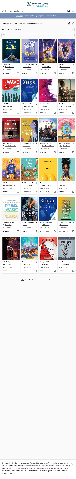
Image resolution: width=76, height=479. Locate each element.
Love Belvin (45, 106)
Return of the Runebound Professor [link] (29, 222)
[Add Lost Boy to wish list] (73, 271)
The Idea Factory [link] (9, 222)
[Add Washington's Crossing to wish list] (54, 152)
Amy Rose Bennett (65, 146)
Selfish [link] (60, 183)
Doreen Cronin (27, 67)
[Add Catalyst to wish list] (73, 73)
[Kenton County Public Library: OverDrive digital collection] (38, 4)
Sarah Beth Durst (46, 67)
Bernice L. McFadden (66, 106)
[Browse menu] (73, 10)
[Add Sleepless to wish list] (18, 73)
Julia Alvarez (26, 146)
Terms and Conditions (37, 463)
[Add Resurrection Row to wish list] (36, 271)
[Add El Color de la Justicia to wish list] (18, 152)
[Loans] (68, 11)
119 (50, 279)
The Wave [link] (6, 104)
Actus (25, 225)
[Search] (2, 10)
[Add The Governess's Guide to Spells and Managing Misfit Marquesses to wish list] (73, 152)
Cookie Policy (7, 473)
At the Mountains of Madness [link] (47, 222)
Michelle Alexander (10, 146)
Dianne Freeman (28, 106)
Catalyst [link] (61, 64)
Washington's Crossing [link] (47, 143)
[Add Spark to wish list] (54, 73)
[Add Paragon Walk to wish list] (54, 271)
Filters (5, 35)
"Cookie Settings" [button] (56, 468)
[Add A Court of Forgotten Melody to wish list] (73, 231)
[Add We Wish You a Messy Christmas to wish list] (36, 192)
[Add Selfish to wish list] (73, 192)
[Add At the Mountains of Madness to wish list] (54, 231)
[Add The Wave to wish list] (18, 113)
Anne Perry (26, 264)
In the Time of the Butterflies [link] (29, 143)
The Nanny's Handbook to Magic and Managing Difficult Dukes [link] (10, 183)
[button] (69, 24)
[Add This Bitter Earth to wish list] (73, 113)
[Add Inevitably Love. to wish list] (54, 113)
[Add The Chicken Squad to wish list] (36, 73)
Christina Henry (64, 264)
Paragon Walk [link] (44, 262)
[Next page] (55, 279)
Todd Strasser (8, 106)
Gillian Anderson (46, 185)
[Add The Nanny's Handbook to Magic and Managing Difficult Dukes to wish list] (18, 192)
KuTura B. (62, 185)
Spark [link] (42, 64)
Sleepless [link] (6, 64)
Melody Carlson (27, 185)
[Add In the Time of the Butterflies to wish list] (36, 152)
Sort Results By (6, 29)
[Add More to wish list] (54, 192)
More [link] (42, 183)
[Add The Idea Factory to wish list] (18, 231)
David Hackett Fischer (48, 146)
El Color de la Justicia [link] (10, 143)
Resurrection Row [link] (27, 262)
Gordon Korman (9, 67)
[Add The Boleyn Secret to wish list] (18, 271)
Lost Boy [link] (61, 262)
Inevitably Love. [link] (45, 104)
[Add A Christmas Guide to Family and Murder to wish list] (36, 113)
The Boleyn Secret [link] (9, 262)
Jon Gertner (8, 225)
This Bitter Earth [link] (63, 104)
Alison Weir (8, 264)
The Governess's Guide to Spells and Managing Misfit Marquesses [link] (65, 143)
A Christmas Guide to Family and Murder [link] (29, 104)
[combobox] (34, 11)
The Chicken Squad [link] (28, 64)
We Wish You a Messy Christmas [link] (29, 183)
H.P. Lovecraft (45, 225)
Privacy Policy (52, 463)
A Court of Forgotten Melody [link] (65, 222)
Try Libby (19, 16)
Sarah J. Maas (64, 225)
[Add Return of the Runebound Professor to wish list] (36, 231)
